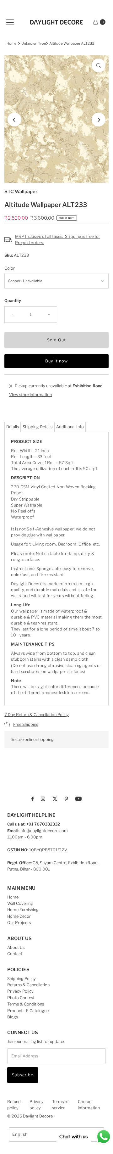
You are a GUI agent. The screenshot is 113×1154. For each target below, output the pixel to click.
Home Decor (19, 916)
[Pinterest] (66, 798)
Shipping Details (37, 426)
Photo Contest (21, 997)
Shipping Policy (21, 978)
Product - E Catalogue (28, 1010)
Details (12, 426)
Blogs (12, 1017)
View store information (30, 394)
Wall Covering (20, 903)
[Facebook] (32, 798)
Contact (14, 953)
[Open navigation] (10, 22)
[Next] (98, 119)
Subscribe (22, 1075)
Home (12, 43)
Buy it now (56, 361)
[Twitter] (54, 798)
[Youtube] (78, 798)
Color (9, 268)
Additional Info (70, 426)
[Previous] (14, 119)
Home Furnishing (23, 909)
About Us (15, 947)
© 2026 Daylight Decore (30, 1116)
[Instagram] (43, 798)
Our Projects (19, 922)
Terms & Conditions (25, 1004)
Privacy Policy (20, 991)
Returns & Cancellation (28, 985)
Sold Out (56, 340)
